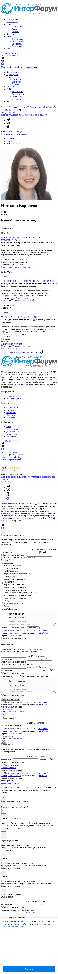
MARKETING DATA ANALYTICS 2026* (20, 317)
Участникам (17, 39)
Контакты (11, 34)
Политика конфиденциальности (16, 134)
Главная (10, 138)
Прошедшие (12, 22)
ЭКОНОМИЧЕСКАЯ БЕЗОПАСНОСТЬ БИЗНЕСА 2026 (27, 281)
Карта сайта (6, 482)
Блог (8, 48)
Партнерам (17, 46)
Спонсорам (17, 44)
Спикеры (10, 141)
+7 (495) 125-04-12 (9, 53)
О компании (17, 27)
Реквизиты (11, 412)
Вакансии (16, 29)
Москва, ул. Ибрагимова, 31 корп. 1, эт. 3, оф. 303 (24, 115)
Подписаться (33, 628)
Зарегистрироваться (10, 783)
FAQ (8, 36)
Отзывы (15, 31)
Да (2, 810)
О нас (9, 24)
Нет (3, 812)
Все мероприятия (14, 398)
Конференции (12, 72)
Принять (29, 969)
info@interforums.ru (9, 56)
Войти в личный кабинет (12, 712)
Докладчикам (18, 41)
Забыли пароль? (8, 767)
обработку (43, 633)
